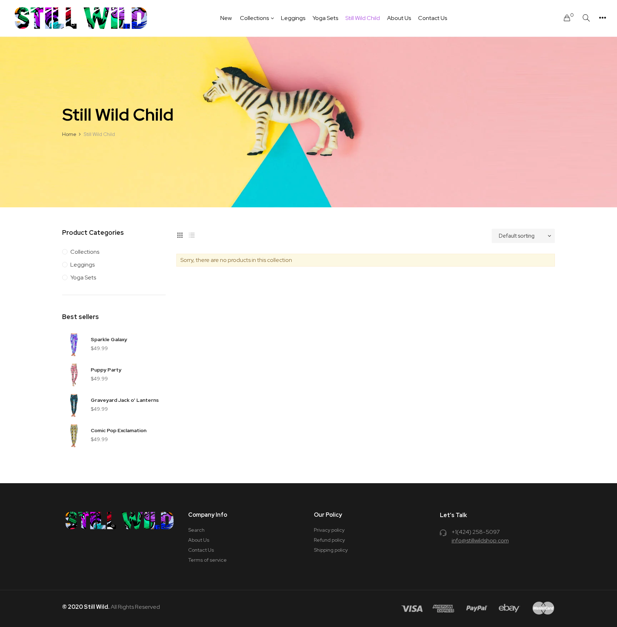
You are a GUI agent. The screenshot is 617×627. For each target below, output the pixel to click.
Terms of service (207, 560)
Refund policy (329, 540)
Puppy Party (106, 369)
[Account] (602, 18)
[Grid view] (180, 234)
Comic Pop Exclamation (118, 430)
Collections (84, 252)
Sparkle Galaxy (109, 339)
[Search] (586, 18)
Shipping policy (331, 550)
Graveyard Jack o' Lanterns (125, 400)
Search (196, 530)
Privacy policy (329, 530)
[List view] (191, 234)
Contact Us (201, 550)
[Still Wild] (81, 18)
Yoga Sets (83, 277)
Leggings (82, 264)
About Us (198, 540)
